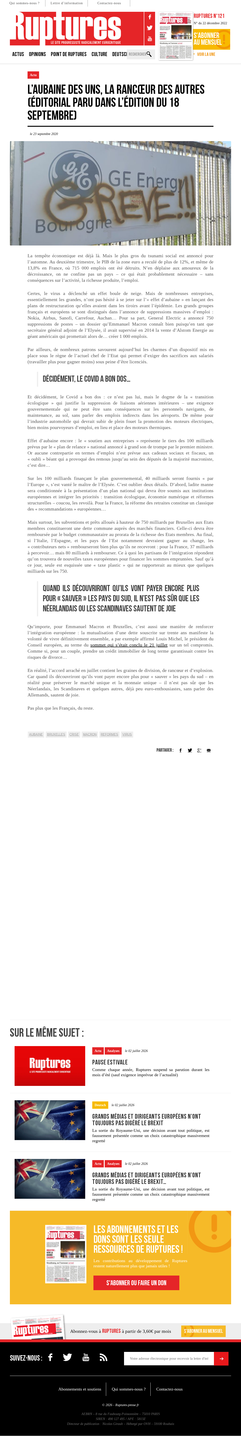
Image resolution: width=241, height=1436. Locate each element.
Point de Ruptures (69, 54)
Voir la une (206, 54)
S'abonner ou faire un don (136, 1283)
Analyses (113, 1051)
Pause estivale (110, 1062)
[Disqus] (120, 825)
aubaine (36, 734)
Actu (33, 75)
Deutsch (120, 54)
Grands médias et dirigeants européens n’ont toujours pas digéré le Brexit (146, 1120)
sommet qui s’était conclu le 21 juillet (129, 644)
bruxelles (56, 734)
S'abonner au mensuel (203, 1331)
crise (74, 734)
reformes (109, 734)
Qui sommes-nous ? (24, 3)
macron (89, 734)
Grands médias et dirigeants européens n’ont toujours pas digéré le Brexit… (146, 1178)
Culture (99, 54)
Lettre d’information (67, 3)
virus (127, 734)
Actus (18, 54)
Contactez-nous (109, 3)
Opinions (37, 54)
